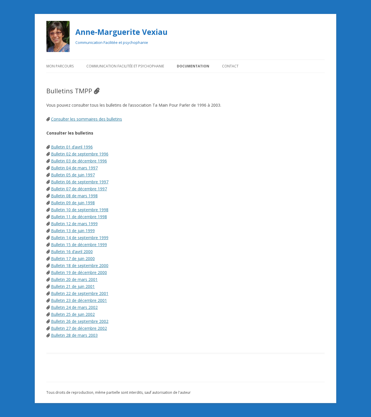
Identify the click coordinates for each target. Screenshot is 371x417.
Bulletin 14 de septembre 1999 (79, 237)
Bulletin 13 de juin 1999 (73, 230)
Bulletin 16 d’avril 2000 (72, 251)
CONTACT (230, 66)
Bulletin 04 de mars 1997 (74, 168)
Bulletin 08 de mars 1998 (74, 195)
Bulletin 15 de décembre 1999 (79, 244)
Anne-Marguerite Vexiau (121, 32)
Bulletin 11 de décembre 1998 (79, 216)
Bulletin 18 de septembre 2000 (79, 265)
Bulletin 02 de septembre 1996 (79, 154)
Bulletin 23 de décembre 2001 (79, 300)
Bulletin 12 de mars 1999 (74, 223)
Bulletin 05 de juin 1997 (73, 175)
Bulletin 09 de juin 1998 (73, 202)
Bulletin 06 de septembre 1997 (79, 182)
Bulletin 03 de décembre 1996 (79, 161)
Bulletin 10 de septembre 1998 (79, 209)
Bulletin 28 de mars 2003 (74, 335)
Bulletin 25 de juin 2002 (73, 314)
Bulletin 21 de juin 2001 (73, 286)
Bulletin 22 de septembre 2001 (79, 293)
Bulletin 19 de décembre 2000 (79, 272)
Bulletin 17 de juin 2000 (73, 258)
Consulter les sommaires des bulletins (86, 119)
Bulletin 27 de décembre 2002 (79, 328)
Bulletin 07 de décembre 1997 (79, 189)
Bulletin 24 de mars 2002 (74, 307)
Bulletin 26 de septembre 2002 (79, 321)
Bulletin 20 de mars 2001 (74, 279)
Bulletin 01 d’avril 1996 (72, 147)
